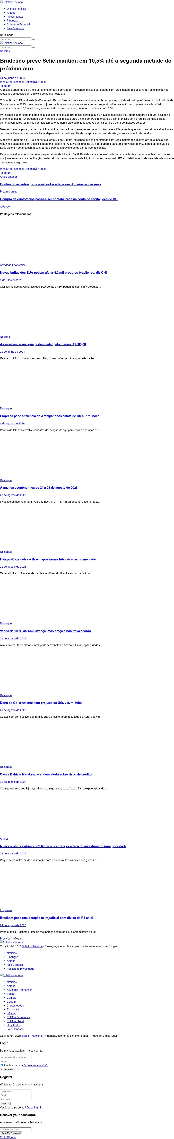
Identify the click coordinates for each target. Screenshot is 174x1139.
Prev (3, 938)
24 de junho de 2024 (12, 78)
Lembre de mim (13, 1065)
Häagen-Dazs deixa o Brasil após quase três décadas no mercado (48, 559)
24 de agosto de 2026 (13, 925)
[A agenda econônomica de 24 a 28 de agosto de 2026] (87, 456)
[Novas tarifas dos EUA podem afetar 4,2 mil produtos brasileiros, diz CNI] (87, 241)
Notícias (5, 51)
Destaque (6, 408)
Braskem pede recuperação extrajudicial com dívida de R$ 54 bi (46, 917)
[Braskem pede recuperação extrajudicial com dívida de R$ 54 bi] (87, 886)
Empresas (6, 910)
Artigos (4, 838)
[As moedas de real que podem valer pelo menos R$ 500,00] (87, 313)
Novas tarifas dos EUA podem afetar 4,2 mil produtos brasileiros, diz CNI (53, 272)
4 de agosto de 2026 (12, 423)
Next (8, 938)
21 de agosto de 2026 (13, 638)
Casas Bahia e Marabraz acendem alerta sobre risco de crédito (46, 774)
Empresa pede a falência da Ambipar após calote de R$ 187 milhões (49, 415)
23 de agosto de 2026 (13, 495)
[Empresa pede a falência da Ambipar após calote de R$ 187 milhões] (87, 384)
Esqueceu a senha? (35, 1065)
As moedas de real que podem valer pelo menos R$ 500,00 (43, 344)
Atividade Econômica (13, 265)
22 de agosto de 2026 (13, 566)
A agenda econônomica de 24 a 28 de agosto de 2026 (38, 487)
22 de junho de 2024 (12, 351)
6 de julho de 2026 (11, 280)
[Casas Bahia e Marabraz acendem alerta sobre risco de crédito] (87, 743)
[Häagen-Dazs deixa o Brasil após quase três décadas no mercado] (87, 528)
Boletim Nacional (32, 946)
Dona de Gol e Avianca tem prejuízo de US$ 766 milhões (41, 702)
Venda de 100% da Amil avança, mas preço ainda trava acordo (45, 630)
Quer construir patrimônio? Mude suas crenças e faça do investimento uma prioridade (63, 846)
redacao (5, 206)
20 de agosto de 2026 (13, 782)
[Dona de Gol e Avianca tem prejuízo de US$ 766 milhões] (87, 671)
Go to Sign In (34, 1107)
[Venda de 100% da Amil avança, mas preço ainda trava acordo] (87, 599)
